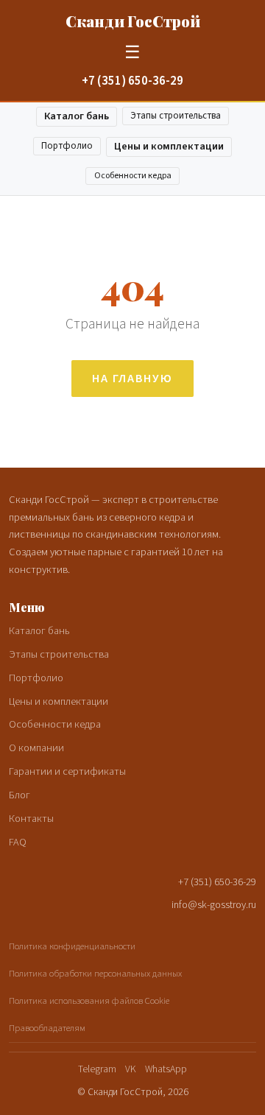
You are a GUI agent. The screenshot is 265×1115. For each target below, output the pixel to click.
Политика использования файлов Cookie (89, 1000)
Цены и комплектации (169, 146)
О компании (36, 748)
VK (130, 1069)
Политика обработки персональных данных (95, 973)
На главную (132, 378)
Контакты (31, 818)
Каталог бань (76, 116)
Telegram (97, 1069)
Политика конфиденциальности (72, 946)
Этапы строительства (175, 115)
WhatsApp (166, 1069)
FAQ (17, 842)
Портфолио (67, 145)
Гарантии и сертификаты (67, 771)
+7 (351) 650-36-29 (132, 81)
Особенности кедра (133, 175)
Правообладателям (47, 1028)
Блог (19, 795)
